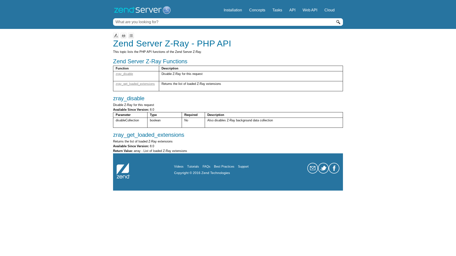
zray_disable (124, 74)
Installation (233, 10)
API (292, 10)
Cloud (329, 10)
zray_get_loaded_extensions (135, 84)
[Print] (123, 35)
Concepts (257, 10)
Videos (179, 166)
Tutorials (193, 166)
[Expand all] (131, 35)
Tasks (277, 10)
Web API (310, 10)
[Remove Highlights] (116, 35)
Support (243, 166)
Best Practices (224, 166)
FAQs (206, 166)
